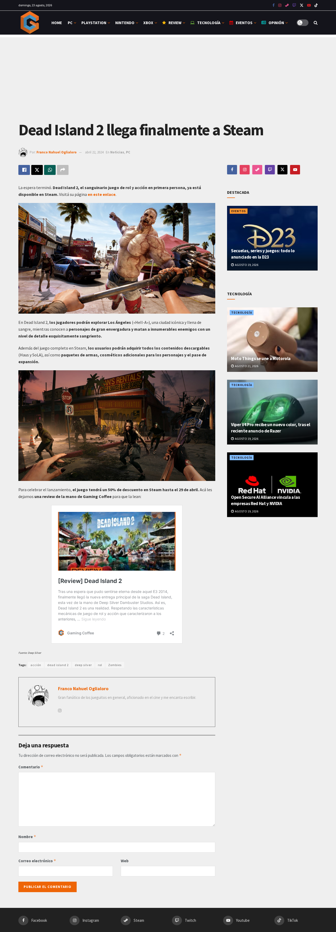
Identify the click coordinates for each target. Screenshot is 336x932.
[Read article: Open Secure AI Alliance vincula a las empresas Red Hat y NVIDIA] (272, 484)
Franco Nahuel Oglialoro (56, 152)
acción (35, 665)
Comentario (30, 766)
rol (100, 665)
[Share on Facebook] (24, 170)
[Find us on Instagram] (279, 5)
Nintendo (124, 22)
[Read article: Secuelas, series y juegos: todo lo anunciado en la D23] (272, 238)
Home (56, 22)
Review (175, 22)
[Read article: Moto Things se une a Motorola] (272, 339)
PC (70, 22)
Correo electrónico (37, 860)
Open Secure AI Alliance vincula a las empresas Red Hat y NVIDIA (265, 500)
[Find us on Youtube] (294, 5)
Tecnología (208, 22)
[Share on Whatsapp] (50, 170)
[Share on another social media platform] (63, 170)
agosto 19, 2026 (246, 265)
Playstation (93, 22)
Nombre (27, 836)
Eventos (244, 22)
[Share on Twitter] (37, 170)
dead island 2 (58, 665)
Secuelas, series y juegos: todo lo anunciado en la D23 (263, 254)
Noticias (117, 152)
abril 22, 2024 (94, 152)
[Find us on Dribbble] (257, 169)
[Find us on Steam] (287, 5)
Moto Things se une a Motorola (261, 358)
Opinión (276, 22)
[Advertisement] (168, 74)
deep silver (83, 665)
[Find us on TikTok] (316, 5)
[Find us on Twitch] (270, 169)
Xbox (148, 22)
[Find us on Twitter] (301, 5)
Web (125, 860)
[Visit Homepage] (30, 23)
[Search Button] (316, 23)
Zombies (115, 665)
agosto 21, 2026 (246, 366)
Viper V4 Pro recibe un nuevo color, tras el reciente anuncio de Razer (270, 428)
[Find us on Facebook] (273, 5)
